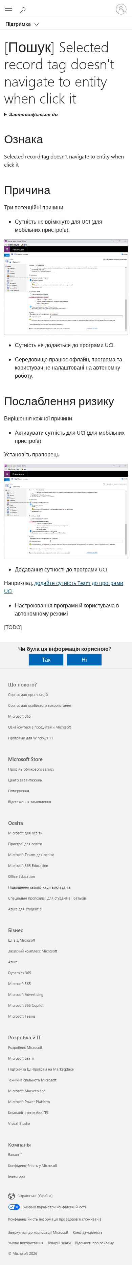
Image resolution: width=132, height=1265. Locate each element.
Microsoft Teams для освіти (31, 854)
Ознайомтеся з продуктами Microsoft (39, 727)
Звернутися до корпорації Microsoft (38, 1232)
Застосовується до (33, 114)
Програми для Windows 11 (30, 737)
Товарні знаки (59, 1242)
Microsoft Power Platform (29, 1101)
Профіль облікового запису (31, 769)
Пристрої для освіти (25, 843)
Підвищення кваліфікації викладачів (39, 887)
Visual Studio (19, 1123)
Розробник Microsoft (25, 1047)
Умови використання (25, 1242)
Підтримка (18, 23)
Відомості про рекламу (94, 1242)
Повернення (18, 790)
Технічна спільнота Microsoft (32, 1079)
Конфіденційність (88, 1232)
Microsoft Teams (22, 1016)
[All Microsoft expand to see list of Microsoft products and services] (8, 9)
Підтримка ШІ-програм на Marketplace (41, 1069)
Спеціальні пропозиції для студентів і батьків (47, 898)
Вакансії (15, 1154)
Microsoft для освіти (25, 832)
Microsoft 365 (19, 716)
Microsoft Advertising (25, 994)
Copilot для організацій (28, 694)
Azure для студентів (25, 908)
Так (46, 659)
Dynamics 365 (19, 972)
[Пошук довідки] (23, 8)
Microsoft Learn (21, 1058)
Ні (84, 659)
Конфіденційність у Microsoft (32, 1165)
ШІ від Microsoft (21, 940)
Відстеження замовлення (29, 801)
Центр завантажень (25, 779)
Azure (13, 961)
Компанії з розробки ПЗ (28, 1112)
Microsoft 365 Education (28, 865)
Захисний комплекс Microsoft (32, 951)
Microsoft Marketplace (26, 1090)
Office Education (21, 876)
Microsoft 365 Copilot (26, 1005)
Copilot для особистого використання (39, 705)
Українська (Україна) (35, 1195)
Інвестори (16, 1176)
